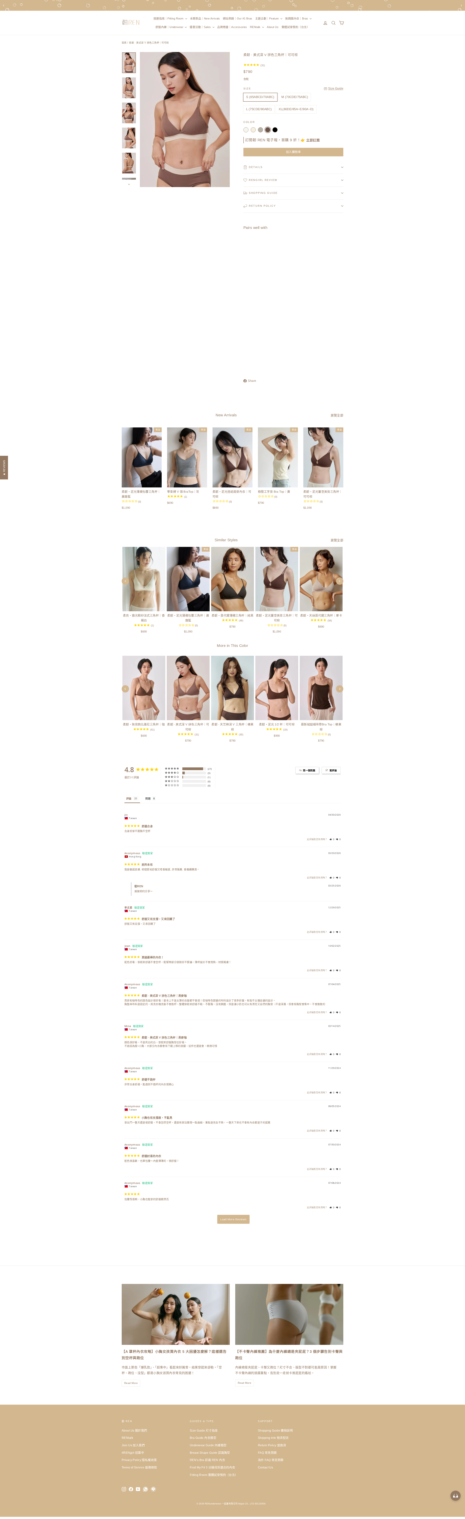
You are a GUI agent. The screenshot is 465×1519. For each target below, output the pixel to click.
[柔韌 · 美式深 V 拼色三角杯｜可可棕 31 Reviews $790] (251, 297)
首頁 (124, 42)
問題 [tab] (148, 798)
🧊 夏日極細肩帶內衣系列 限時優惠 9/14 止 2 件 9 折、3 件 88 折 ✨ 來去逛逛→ (232, 5)
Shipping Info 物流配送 (273, 1437)
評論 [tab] (129, 798)
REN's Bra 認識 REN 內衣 (207, 1460)
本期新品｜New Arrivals (205, 18)
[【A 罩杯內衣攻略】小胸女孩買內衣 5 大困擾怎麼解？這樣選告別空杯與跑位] (176, 1314)
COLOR (249, 122)
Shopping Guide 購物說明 (275, 1430)
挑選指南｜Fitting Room (168, 18)
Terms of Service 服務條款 (139, 1467)
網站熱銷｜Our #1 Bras (237, 18)
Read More (131, 1383)
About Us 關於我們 (134, 1430)
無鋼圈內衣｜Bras (297, 18)
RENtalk (255, 27)
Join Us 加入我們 (133, 1445)
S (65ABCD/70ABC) (260, 97)
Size (247, 88)
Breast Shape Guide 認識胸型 (210, 1452)
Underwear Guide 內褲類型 (208, 1445)
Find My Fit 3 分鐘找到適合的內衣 (212, 1467)
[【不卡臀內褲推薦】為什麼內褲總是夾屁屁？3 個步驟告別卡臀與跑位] (289, 1314)
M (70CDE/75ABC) (294, 97)
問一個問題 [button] (309, 770)
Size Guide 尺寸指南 (204, 1430)
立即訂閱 (313, 140)
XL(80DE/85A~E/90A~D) (296, 109)
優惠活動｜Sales (201, 27)
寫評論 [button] (333, 770)
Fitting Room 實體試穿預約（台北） (214, 1474)
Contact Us (265, 1467)
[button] (332, 839)
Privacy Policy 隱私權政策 (139, 1460)
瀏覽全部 (337, 415)
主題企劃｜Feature (267, 18)
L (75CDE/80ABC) (259, 109)
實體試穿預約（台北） (296, 27)
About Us (272, 27)
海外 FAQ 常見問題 (271, 1460)
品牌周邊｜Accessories (232, 27)
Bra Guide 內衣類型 (203, 1437)
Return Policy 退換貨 (272, 1445)
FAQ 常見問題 (267, 1452)
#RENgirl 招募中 (133, 1452)
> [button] (233, 1219)
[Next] (339, 689)
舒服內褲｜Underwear (169, 27)
